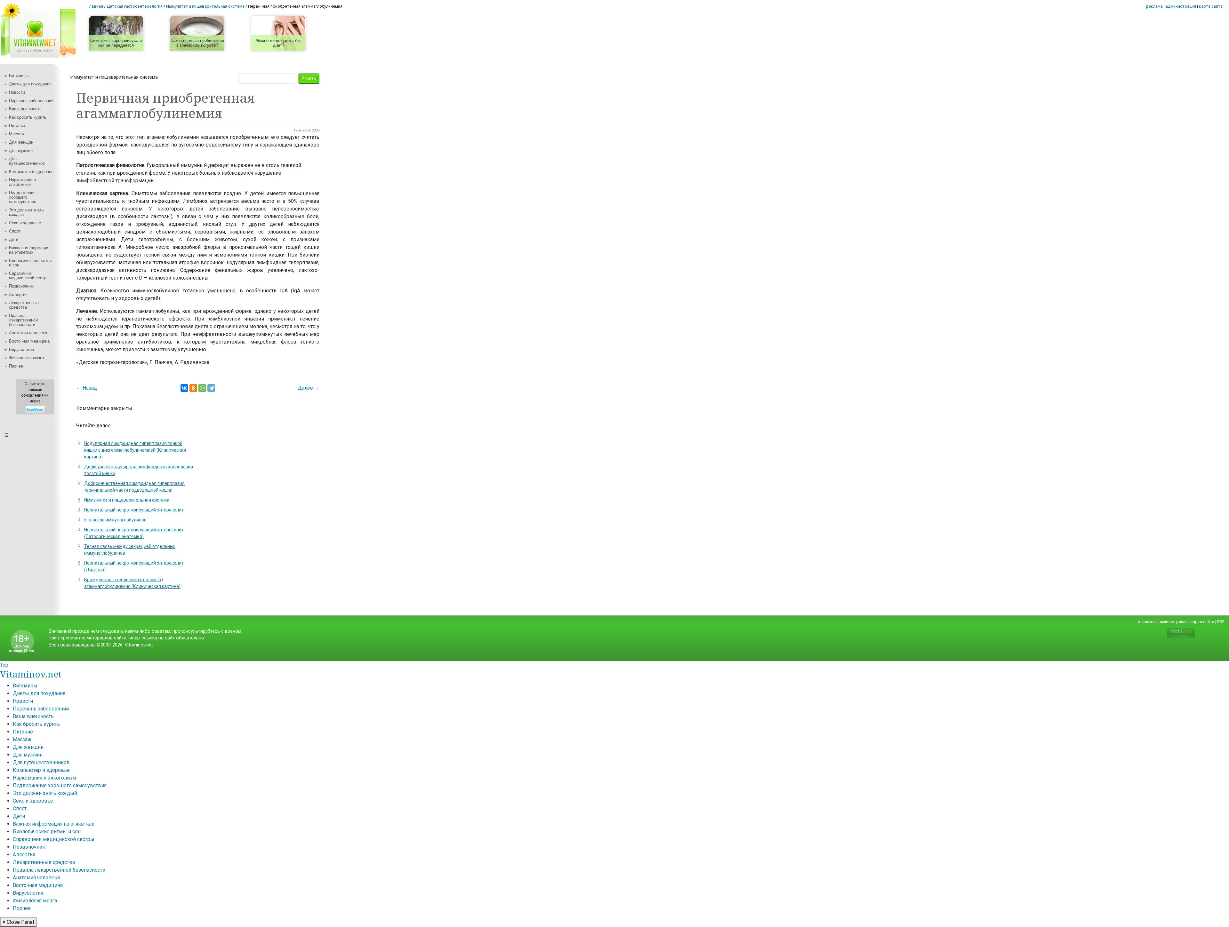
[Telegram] (211, 388)
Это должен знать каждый (26, 212)
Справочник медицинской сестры (29, 275)
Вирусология (21, 349)
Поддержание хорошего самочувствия (22, 197)
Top (4, 665)
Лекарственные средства (24, 305)
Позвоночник (21, 286)
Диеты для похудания (30, 84)
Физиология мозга (26, 357)
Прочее (16, 366)
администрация (1181, 6)
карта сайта (1211, 6)
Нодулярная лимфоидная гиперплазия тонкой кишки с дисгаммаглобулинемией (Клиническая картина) (135, 450)
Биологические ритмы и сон (30, 262)
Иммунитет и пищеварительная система (114, 77)
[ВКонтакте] (184, 388)
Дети (13, 239)
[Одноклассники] (193, 388)
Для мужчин (21, 150)
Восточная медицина (29, 341)
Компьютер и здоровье (31, 171)
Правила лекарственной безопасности (23, 320)
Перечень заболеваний (31, 100)
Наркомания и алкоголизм (22, 182)
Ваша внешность (25, 109)
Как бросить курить (27, 117)
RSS (1220, 621)
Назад (90, 388)
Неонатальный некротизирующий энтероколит (134, 509)
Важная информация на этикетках (29, 250)
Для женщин (21, 142)
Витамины (18, 75)
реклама (1154, 6)
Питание (17, 125)
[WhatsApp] (202, 388)
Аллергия (18, 294)
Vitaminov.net (30, 674)
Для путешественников (27, 161)
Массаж (16, 133)
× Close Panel (18, 922)
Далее (305, 388)
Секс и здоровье (25, 222)
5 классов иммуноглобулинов (115, 519)
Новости (17, 92)
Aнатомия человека (28, 332)
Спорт (14, 231)
